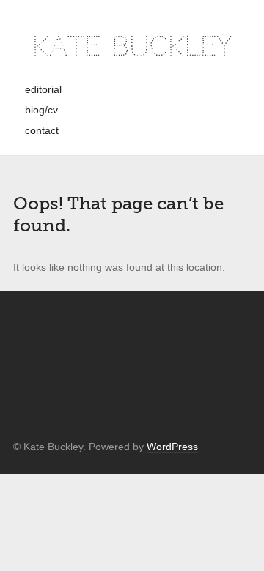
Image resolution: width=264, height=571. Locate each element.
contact (42, 130)
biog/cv (41, 110)
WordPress (172, 446)
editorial (43, 89)
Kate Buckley (132, 46)
